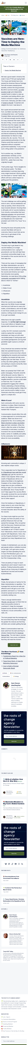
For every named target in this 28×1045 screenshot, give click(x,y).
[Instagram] (18, 863)
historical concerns (7, 214)
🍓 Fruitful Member (6, 1028)
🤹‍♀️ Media (4, 673)
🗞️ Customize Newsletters (8, 1019)
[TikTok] (12, 863)
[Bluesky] (5, 863)
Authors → (4, 909)
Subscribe (14, 741)
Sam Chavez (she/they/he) (11, 54)
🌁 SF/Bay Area (14, 15)
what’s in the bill (8, 103)
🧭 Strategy (16, 676)
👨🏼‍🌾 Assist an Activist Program (9, 1021)
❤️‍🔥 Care (7, 15)
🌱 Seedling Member (7, 1024)
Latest (2, 15)
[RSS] (22, 863)
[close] (26, 9)
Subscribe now (14, 645)
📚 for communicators (15, 673)
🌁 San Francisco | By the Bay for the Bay (12, 1031)
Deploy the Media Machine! (13, 70)
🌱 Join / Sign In (5, 1017)
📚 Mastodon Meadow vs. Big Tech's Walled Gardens (13, 803)
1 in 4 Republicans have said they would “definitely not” (14, 472)
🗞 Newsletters (6, 676)
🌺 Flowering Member (7, 1026)
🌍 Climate (22, 15)
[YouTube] (15, 863)
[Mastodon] (9, 863)
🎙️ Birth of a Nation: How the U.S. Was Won (13, 780)
